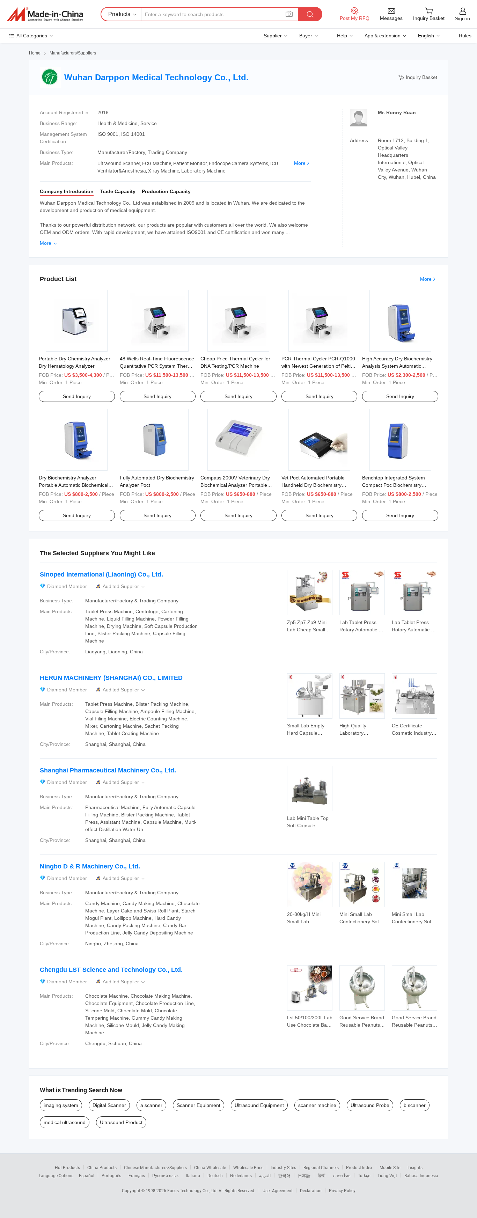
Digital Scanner (109, 1105)
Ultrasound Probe (370, 1105)
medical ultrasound (65, 1122)
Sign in (462, 18)
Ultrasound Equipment (259, 1105)
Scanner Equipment (198, 1105)
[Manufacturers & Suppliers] (45, 14)
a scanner (151, 1105)
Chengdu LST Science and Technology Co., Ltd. (111, 969)
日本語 (304, 1175)
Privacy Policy (342, 1190)
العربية (265, 1175)
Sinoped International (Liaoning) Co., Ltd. (101, 574)
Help (342, 35)
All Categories (31, 35)
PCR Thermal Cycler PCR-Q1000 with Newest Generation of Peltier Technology (318, 366)
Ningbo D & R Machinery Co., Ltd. (90, 866)
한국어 (284, 1175)
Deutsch (215, 1175)
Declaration (311, 1190)
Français (137, 1175)
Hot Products (67, 1167)
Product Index (359, 1167)
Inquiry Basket (417, 77)
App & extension (383, 35)
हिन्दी (321, 1175)
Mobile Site (390, 1167)
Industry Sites (283, 1167)
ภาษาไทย (342, 1175)
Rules (465, 35)
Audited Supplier (124, 586)
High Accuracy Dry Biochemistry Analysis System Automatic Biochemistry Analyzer (397, 366)
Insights (415, 1167)
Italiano (193, 1175)
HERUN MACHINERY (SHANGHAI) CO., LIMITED (111, 677)
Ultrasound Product (121, 1122)
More (300, 163)
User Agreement (278, 1190)
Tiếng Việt (387, 1175)
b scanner (415, 1105)
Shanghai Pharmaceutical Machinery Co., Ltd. (108, 770)
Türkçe (364, 1175)
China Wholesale (210, 1167)
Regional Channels (321, 1167)
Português (111, 1175)
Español (86, 1175)
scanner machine (317, 1105)
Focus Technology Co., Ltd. (193, 1190)
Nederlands (241, 1175)
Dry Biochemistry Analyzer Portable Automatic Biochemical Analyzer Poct (73, 485)
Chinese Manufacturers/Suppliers (155, 1167)
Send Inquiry (77, 396)
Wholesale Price (248, 1167)
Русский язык (165, 1175)
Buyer (305, 35)
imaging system (61, 1105)
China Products (102, 1167)
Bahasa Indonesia (421, 1175)
